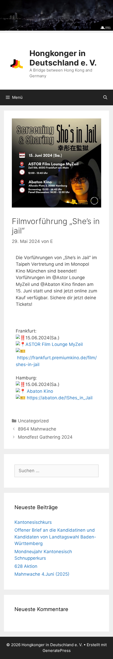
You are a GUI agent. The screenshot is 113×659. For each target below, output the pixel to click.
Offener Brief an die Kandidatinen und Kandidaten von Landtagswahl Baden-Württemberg (55, 536)
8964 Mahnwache (37, 429)
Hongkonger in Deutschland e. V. (63, 57)
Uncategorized (33, 420)
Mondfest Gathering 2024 (45, 437)
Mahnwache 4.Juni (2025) (41, 574)
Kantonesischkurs (33, 522)
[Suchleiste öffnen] (105, 97)
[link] (54, 344)
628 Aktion (25, 566)
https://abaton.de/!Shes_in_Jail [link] (60, 397)
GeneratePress (57, 650)
